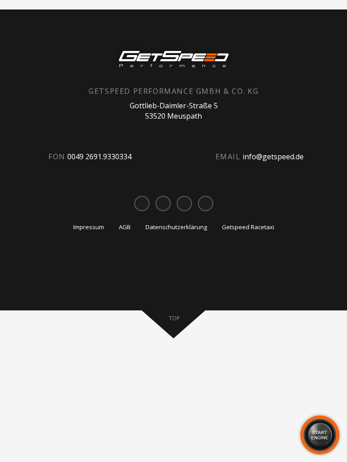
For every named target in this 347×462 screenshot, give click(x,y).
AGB (125, 227)
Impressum (88, 227)
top (174, 318)
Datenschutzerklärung (176, 227)
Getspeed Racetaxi (248, 227)
